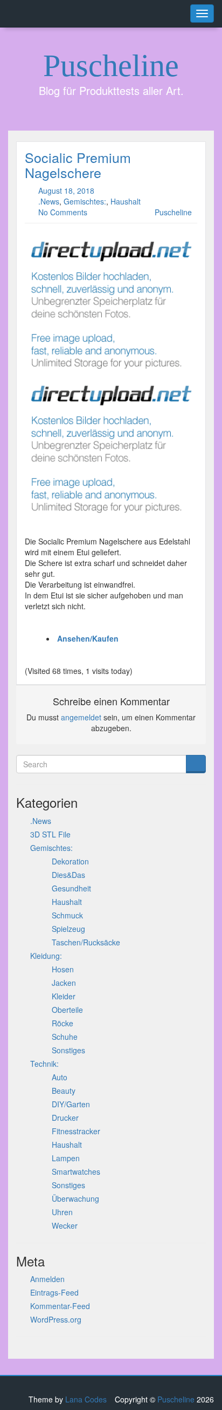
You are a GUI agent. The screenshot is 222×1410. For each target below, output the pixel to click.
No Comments (62, 212)
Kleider (63, 996)
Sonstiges (68, 1050)
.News (48, 201)
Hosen (63, 969)
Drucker (65, 1117)
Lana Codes (86, 1399)
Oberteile (67, 1009)
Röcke (62, 1023)
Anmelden (47, 1278)
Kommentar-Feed (60, 1305)
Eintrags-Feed (54, 1292)
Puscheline (111, 65)
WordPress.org (55, 1319)
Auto (59, 1077)
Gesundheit (71, 888)
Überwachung (75, 1198)
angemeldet (81, 717)
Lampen (66, 1158)
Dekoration (70, 861)
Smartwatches (76, 1171)
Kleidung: (46, 955)
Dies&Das (68, 874)
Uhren (62, 1212)
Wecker (65, 1225)
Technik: (44, 1063)
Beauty (63, 1090)
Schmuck (67, 915)
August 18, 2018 (66, 190)
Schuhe (65, 1036)
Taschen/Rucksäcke (86, 942)
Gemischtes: (85, 201)
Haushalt (125, 201)
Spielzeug (68, 928)
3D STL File (50, 834)
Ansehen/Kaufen (88, 638)
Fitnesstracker (76, 1131)
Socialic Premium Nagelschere (78, 164)
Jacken (64, 982)
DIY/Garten (71, 1104)
